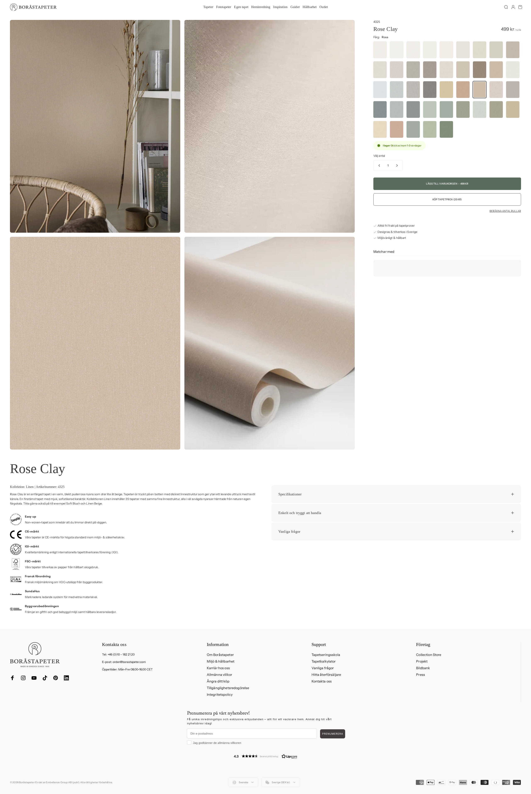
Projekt (421, 661)
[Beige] (479, 49)
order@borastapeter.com (129, 662)
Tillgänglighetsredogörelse (228, 688)
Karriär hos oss (218, 668)
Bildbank (423, 668)
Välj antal (379, 156)
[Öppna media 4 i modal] (269, 343)
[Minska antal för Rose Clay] (378, 165)
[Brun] (479, 69)
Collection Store (428, 655)
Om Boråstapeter (220, 655)
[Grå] (463, 49)
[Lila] (512, 89)
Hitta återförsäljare (326, 674)
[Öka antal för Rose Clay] (398, 165)
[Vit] (380, 49)
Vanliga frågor (323, 668)
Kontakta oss (322, 681)
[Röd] (463, 89)
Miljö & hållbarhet (221, 661)
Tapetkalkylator (324, 661)
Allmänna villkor (219, 674)
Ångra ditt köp (218, 681)
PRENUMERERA (332, 733)
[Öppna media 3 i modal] (95, 343)
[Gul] (446, 89)
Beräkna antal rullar (505, 211)
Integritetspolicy (220, 694)
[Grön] (429, 109)
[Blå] (380, 109)
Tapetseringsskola (326, 655)
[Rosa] (479, 89)
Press (420, 674)
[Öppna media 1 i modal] (95, 126)
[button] (265, 756)
